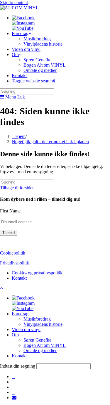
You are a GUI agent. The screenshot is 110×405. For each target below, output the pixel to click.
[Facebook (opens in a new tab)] (13, 376)
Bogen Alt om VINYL (44, 345)
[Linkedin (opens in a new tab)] (13, 387)
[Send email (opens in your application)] (14, 397)
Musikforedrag (37, 318)
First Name (10, 210)
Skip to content (14, 2)
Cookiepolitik (12, 252)
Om (15, 334)
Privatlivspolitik (14, 262)
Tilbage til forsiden (17, 187)
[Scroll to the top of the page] (1, 287)
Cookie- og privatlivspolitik (37, 272)
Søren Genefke (37, 340)
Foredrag (20, 313)
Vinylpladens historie (42, 324)
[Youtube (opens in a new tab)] (13, 392)
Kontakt (19, 278)
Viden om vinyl (26, 329)
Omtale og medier (40, 350)
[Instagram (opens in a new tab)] (13, 381)
